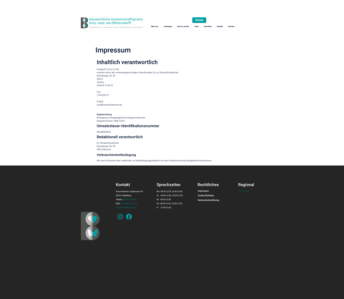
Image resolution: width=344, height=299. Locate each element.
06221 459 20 (129, 199)
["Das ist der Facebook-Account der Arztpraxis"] (129, 217)
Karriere (231, 26)
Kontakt (220, 26)
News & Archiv (183, 26)
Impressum (203, 191)
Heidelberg (243, 191)
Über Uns (154, 26)
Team (196, 26)
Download (208, 26)
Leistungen (168, 26)
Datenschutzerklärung (208, 200)
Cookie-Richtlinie (206, 195)
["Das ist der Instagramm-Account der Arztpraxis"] (120, 217)
